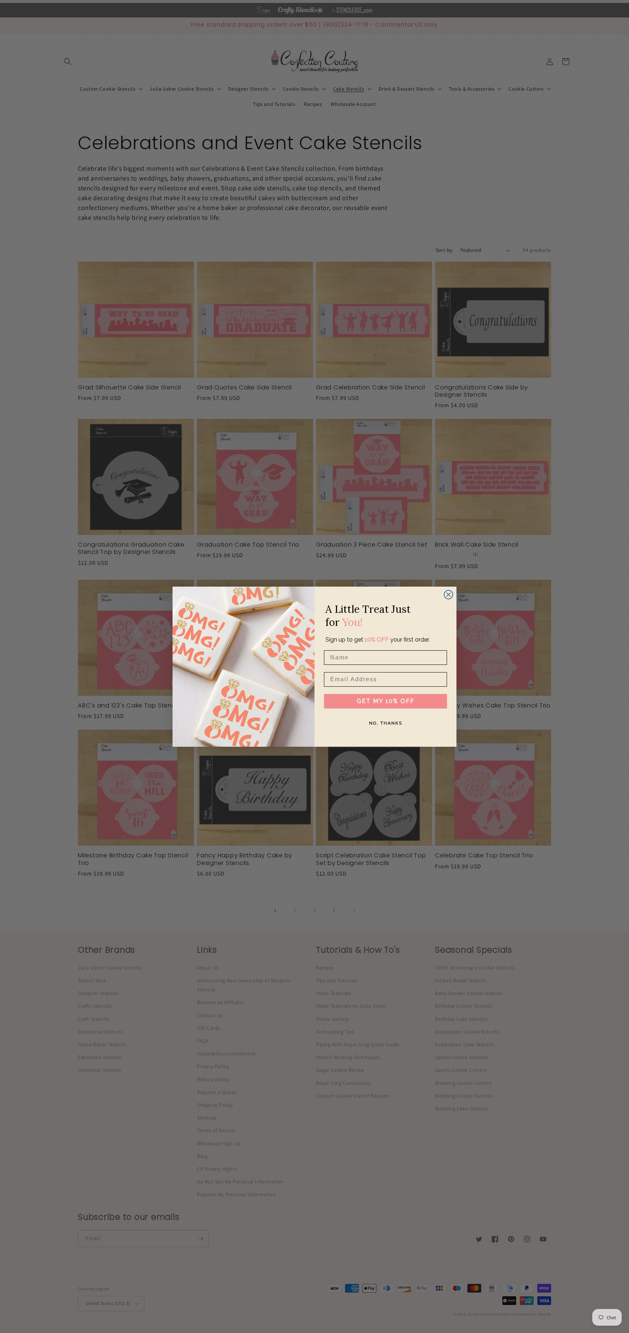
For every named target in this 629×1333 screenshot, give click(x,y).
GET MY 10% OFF (386, 701)
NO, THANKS (385, 723)
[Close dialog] (448, 594)
